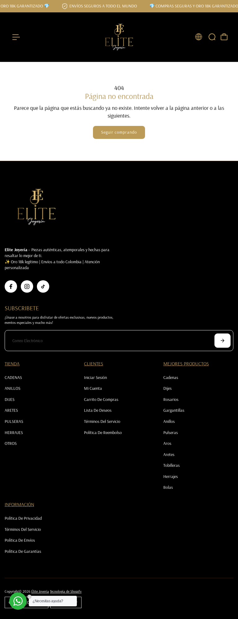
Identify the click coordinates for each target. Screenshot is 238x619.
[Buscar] (212, 36)
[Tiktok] (43, 286)
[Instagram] (27, 286)
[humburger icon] (16, 37)
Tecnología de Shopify (66, 591)
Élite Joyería (40, 591)
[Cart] (224, 36)
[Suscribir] (222, 340)
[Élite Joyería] (119, 37)
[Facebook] (11, 286)
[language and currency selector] (198, 36)
